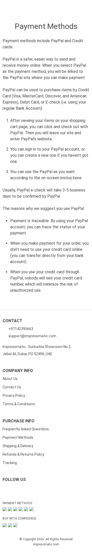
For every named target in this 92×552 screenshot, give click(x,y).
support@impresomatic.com (32, 336)
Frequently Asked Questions (26, 429)
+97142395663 (20, 329)
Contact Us (12, 387)
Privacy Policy (14, 395)
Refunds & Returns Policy (23, 454)
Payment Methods (18, 437)
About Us (10, 379)
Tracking (10, 463)
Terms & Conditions (19, 404)
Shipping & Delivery (18, 446)
